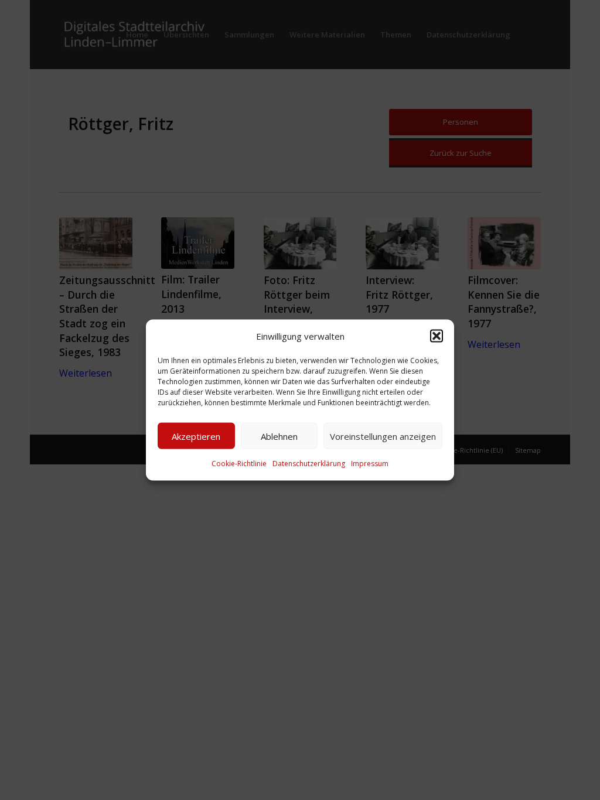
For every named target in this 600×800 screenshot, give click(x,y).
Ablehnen (279, 436)
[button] (436, 336)
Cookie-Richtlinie (239, 464)
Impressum (369, 464)
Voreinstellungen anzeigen (383, 436)
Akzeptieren (196, 436)
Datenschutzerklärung (308, 464)
